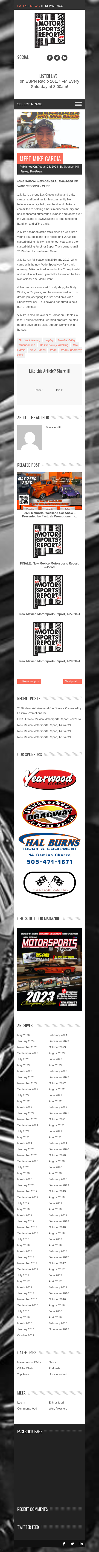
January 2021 (26, 1149)
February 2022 (58, 1107)
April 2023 (55, 1065)
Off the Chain (25, 1368)
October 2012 (25, 1335)
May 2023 (23, 1065)
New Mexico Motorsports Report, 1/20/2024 (49, 661)
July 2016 (23, 1311)
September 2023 (27, 1053)
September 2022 (27, 1089)
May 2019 (23, 1209)
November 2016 (27, 1299)
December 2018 (59, 1221)
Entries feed (56, 1402)
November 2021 (27, 1119)
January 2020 (26, 1185)
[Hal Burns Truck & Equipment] (49, 848)
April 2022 (55, 1101)
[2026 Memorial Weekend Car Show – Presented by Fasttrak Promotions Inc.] (49, 491)
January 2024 (26, 1041)
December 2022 (59, 1077)
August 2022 (57, 1089)
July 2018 (23, 1239)
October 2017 (57, 1263)
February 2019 (58, 1215)
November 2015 (59, 1329)
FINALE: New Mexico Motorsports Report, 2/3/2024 (49, 565)
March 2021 (24, 1143)
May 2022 (23, 1101)
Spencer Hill (53, 427)
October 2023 (57, 1047)
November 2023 (27, 1047)
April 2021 (55, 1137)
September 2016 (27, 1305)
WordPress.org (58, 1408)
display (49, 340)
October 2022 (57, 1083)
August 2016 (57, 1305)
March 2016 (24, 1323)
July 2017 (23, 1275)
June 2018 (55, 1239)
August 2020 (57, 1161)
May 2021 (23, 1137)
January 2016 (26, 1329)
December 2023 (59, 1041)
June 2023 (55, 1059)
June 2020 (55, 1167)
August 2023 (57, 1053)
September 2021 (27, 1125)
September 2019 (27, 1197)
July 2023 (23, 1059)
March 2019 (24, 1215)
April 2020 (55, 1173)
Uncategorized (58, 1374)
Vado (53, 350)
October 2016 (57, 1299)
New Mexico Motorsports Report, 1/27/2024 (49, 614)
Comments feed (27, 1408)
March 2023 (24, 1071)
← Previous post (29, 681)
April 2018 (55, 1245)
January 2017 (26, 1293)
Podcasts (54, 1368)
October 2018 (57, 1227)
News (24, 171)
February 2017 (58, 1287)
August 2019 (57, 1197)
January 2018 (26, 1257)
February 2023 (58, 1071)
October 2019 (57, 1191)
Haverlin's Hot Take (29, 1362)
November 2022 (27, 1083)
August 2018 (57, 1233)
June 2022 (55, 1095)
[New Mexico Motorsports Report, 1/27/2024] (49, 592)
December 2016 (59, 1293)
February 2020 (58, 1179)
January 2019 (26, 1221)
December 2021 (59, 1113)
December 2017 (59, 1257)
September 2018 (27, 1233)
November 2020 (27, 1155)
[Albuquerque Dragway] (49, 814)
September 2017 (27, 1269)
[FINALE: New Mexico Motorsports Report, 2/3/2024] (49, 541)
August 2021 (57, 1125)
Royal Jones (38, 350)
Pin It (59, 390)
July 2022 (23, 1095)
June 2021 (55, 1131)
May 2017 (23, 1281)
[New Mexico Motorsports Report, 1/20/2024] (49, 639)
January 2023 (26, 1077)
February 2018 (58, 1251)
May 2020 (23, 1173)
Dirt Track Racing (29, 340)
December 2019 (59, 1185)
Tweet (38, 390)
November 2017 (27, 1263)
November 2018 (27, 1227)
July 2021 (23, 1131)
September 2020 (27, 1161)
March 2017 (24, 1287)
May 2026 (23, 1035)
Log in (21, 1402)
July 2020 (23, 1167)
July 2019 (23, 1203)
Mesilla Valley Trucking (54, 345)
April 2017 (55, 1281)
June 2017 (55, 1275)
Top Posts (36, 171)
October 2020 (57, 1155)
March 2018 (24, 1251)
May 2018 (23, 1245)
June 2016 (55, 1311)
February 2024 (58, 1035)
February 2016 (58, 1323)
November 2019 (27, 1191)
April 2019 (55, 1209)
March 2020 (24, 1179)
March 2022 (24, 1107)
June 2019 (55, 1203)
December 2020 (59, 1149)
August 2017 (57, 1269)
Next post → (72, 681)
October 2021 (57, 1119)
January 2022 (26, 1113)
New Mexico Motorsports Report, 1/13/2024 (44, 737)
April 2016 (55, 1317)
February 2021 (58, 1143)
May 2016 (23, 1317)
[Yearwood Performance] (49, 779)
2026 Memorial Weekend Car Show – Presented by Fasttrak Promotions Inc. (49, 514)
